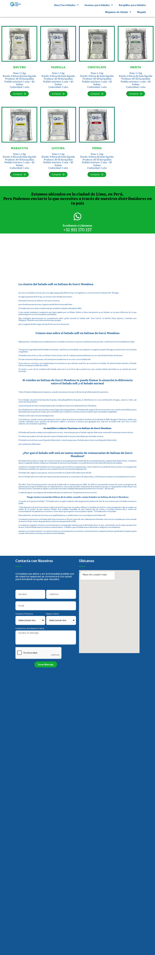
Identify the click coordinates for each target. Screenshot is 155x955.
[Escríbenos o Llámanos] (77, 216)
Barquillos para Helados (132, 5)
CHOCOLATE (97, 67)
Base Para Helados (65, 5)
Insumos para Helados (97, 5)
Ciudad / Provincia (24, 614)
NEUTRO (19, 67)
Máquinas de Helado (116, 12)
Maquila (141, 12)
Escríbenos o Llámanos (77, 225)
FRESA (97, 148)
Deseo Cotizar (52, 614)
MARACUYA (19, 148)
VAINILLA (58, 67)
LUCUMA (58, 148)
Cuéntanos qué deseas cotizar (29, 628)
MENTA (135, 67)
